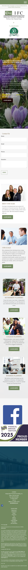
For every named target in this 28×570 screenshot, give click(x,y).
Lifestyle (14, 519)
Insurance (14, 514)
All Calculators (14, 523)
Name (2, 136)
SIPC (8, 552)
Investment (14, 511)
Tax (14, 516)
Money (14, 517)
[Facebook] (13, 23)
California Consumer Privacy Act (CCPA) (11, 544)
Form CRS (5, 524)
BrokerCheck (3, 528)
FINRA (5, 552)
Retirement (14, 510)
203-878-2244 (14, 26)
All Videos (14, 522)
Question (3, 159)
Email (2, 144)
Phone (3, 151)
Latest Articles (14, 520)
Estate (14, 513)
